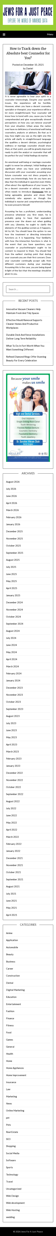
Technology (12, 1174)
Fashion (10, 1011)
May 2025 (11, 581)
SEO (8, 1139)
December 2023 (14, 687)
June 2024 (11, 645)
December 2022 (14, 772)
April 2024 (11, 659)
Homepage (37, 191)
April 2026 (11, 503)
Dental (9, 982)
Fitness (10, 1025)
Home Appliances (15, 1068)
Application (12, 940)
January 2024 (13, 680)
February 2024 (13, 673)
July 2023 (11, 723)
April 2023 (11, 744)
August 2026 (13, 481)
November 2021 (14, 865)
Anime (9, 933)
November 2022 (14, 780)
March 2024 (12, 666)
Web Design (12, 1195)
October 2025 (13, 545)
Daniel (29, 68)
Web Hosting (13, 1210)
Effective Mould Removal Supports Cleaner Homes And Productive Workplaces (24, 324)
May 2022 (11, 822)
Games (9, 1039)
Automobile (12, 947)
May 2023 (11, 737)
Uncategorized (13, 1188)
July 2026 (11, 488)
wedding (10, 1217)
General (10, 1046)
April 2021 (11, 914)
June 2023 (11, 730)
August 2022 (13, 801)
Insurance (11, 1082)
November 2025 (14, 538)
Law (8, 1089)
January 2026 (13, 524)
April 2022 (11, 829)
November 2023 (14, 694)
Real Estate (12, 1132)
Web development (15, 1202)
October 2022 (13, 787)
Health (9, 1053)
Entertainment (13, 1004)
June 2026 (11, 496)
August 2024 (13, 630)
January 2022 (13, 850)
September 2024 (14, 623)
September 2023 (14, 709)
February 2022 (13, 843)
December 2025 (14, 531)
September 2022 (14, 794)
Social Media (12, 1153)
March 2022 (12, 836)
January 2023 (13, 765)
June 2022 (11, 815)
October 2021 (13, 872)
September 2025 (14, 552)
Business (10, 961)
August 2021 (13, 886)
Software (11, 1160)
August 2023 (13, 716)
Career (9, 968)
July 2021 (11, 893)
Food (8, 1032)
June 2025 (11, 574)
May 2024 (11, 652)
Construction (13, 975)
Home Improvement (16, 1075)
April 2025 (11, 588)
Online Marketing (15, 1110)
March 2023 (12, 751)
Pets (8, 1124)
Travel (9, 1181)
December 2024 (14, 602)
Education (11, 996)
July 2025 (11, 566)
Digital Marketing (15, 989)
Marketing (11, 1096)
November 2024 (14, 609)
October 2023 (13, 701)
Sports (9, 1167)
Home (9, 1060)
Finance (10, 1018)
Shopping (11, 1146)
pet (7, 1117)
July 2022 (11, 808)
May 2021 (11, 907)
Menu (50, 34)
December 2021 (14, 858)
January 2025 (13, 595)
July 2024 (11, 637)
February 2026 (13, 517)
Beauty (10, 954)
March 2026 (12, 510)
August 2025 (13, 559)
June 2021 (11, 900)
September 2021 (14, 879)
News (9, 1103)
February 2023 (13, 758)
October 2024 (13, 616)
